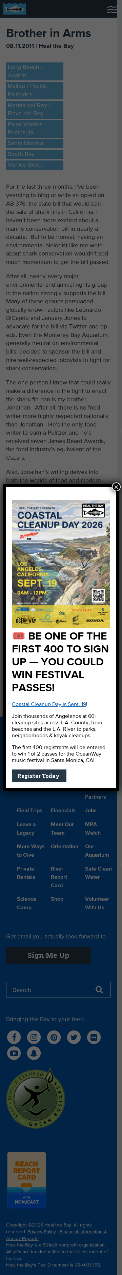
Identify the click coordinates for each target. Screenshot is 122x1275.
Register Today (39, 775)
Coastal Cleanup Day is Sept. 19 (49, 704)
